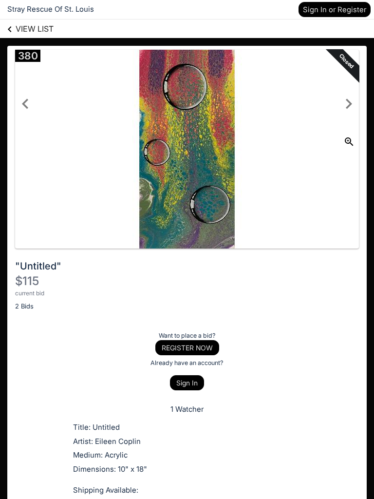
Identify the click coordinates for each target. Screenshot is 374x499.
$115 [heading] (27, 281)
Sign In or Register (334, 9)
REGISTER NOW (187, 348)
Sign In (187, 383)
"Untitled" (38, 266)
